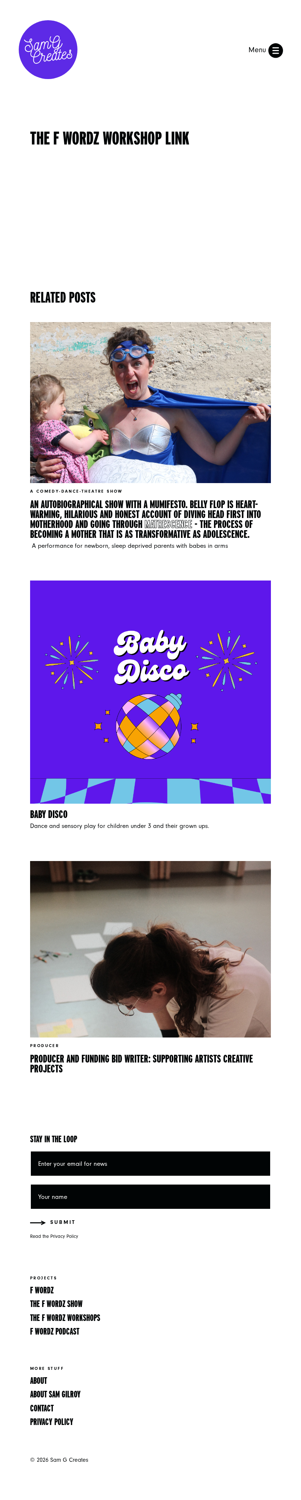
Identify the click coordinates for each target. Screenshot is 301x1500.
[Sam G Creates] (48, 50)
